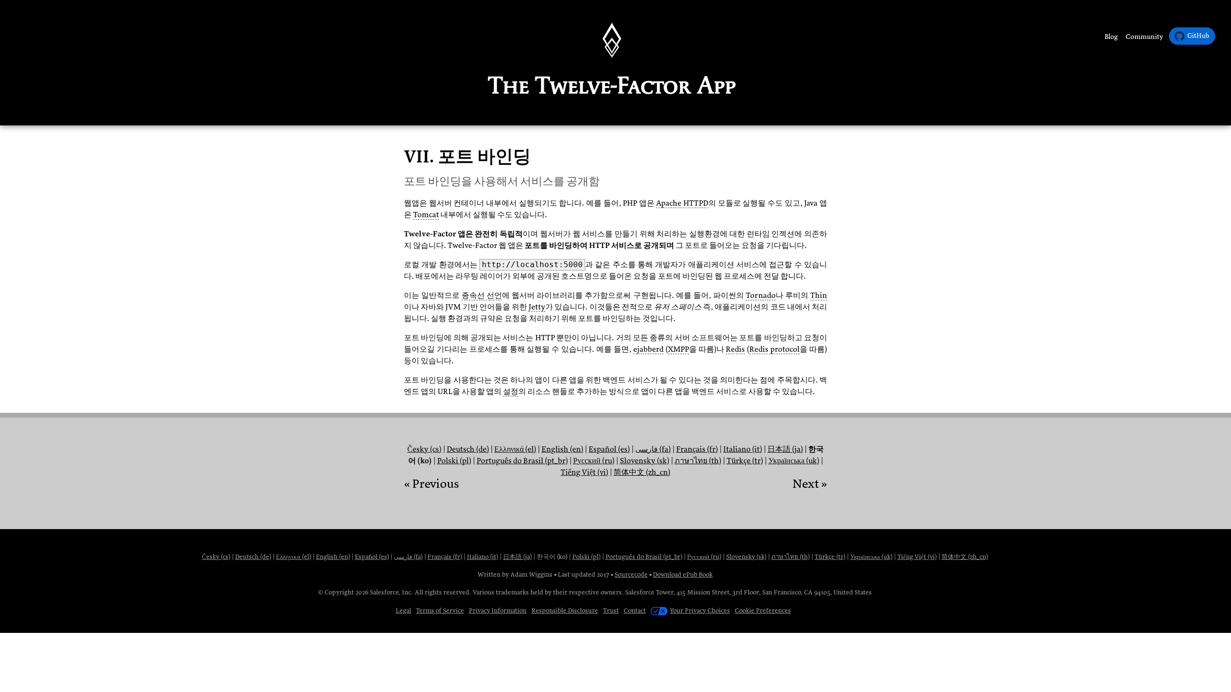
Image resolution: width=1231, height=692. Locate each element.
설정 (510, 391)
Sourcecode (631, 574)
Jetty (536, 307)
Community (1144, 36)
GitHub (1198, 35)
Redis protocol (774, 349)
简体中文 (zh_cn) (642, 472)
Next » (809, 484)
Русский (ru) (594, 461)
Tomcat (426, 214)
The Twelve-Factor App (612, 85)
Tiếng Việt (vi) (584, 472)
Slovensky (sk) (644, 461)
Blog (1111, 36)
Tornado (761, 295)
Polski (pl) (454, 461)
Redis (735, 349)
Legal (403, 610)
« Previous (431, 484)
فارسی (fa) (653, 449)
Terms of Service (440, 610)
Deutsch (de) (468, 449)
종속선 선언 (482, 295)
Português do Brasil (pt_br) (522, 461)
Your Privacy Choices (700, 610)
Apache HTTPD (682, 203)
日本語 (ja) (785, 449)
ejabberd (648, 349)
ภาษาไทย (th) (698, 461)
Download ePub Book (683, 574)
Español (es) (609, 449)
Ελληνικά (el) (515, 449)
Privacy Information (498, 610)
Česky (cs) (424, 449)
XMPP (678, 349)
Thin (818, 295)
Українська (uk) (793, 461)
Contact (635, 610)
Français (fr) (697, 449)
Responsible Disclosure (564, 610)
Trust (611, 610)
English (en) (562, 449)
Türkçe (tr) (745, 461)
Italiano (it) (742, 449)
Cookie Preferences (763, 610)
